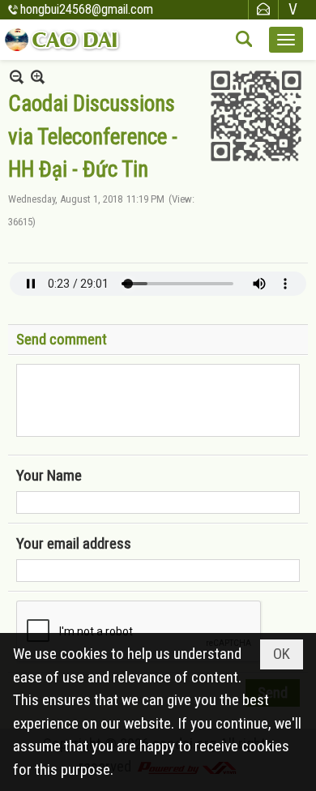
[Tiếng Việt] (293, 9)
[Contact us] (263, 9)
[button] (286, 39)
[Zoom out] (37, 76)
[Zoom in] (16, 76)
